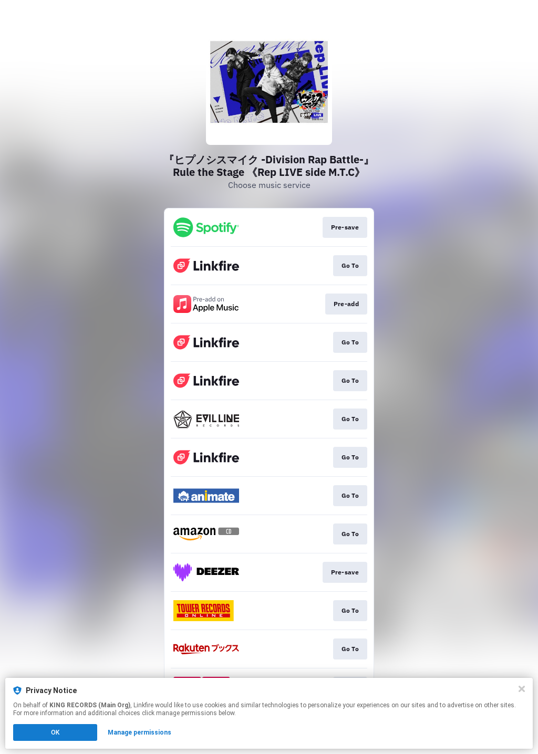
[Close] (521, 688)
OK (55, 732)
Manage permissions (139, 732)
